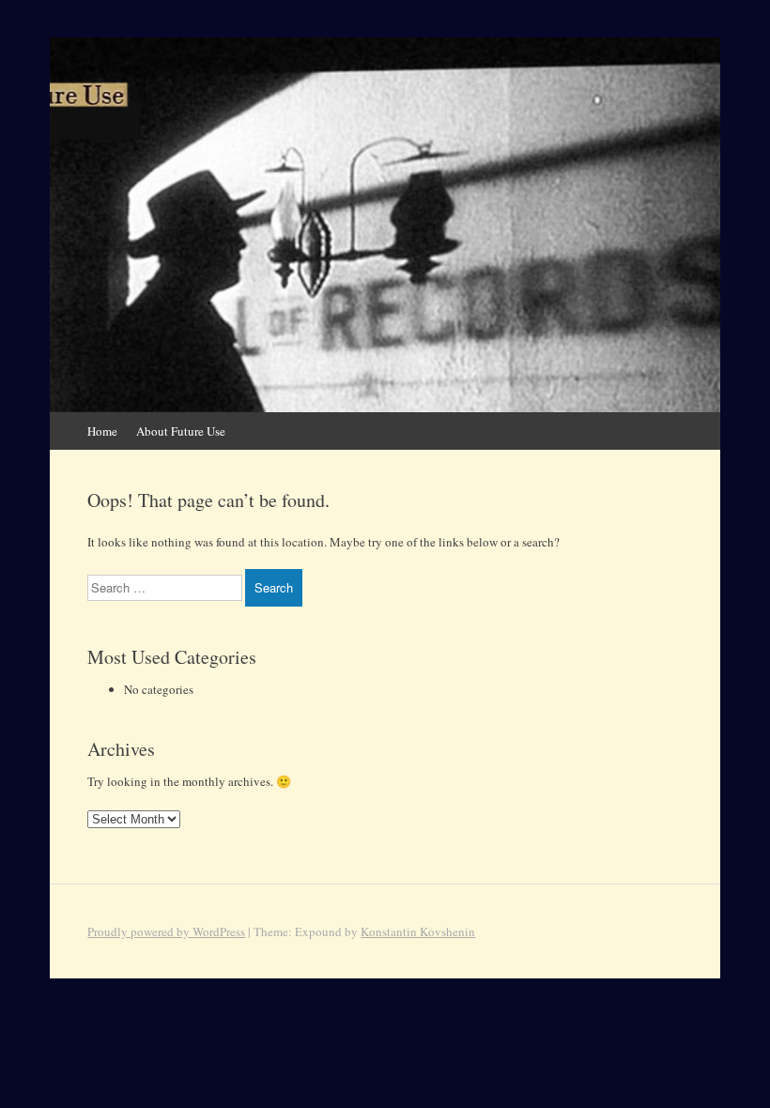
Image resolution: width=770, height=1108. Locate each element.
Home (102, 431)
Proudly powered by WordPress (166, 931)
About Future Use (180, 431)
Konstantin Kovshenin (418, 931)
